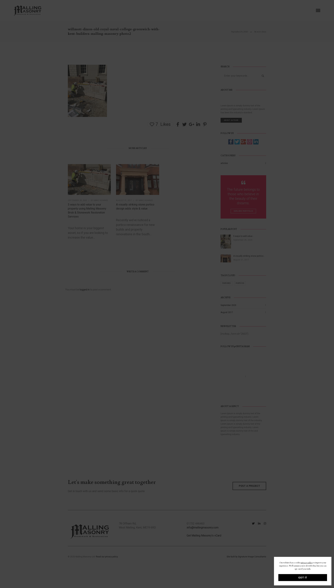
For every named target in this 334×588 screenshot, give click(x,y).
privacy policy (307, 562)
